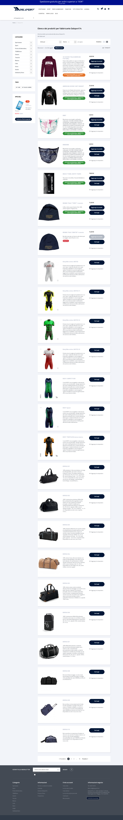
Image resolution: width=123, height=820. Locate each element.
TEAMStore (68, 9)
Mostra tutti (59, 48)
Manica (17, 60)
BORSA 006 (66, 613)
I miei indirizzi (66, 791)
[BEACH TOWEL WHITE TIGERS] (49, 183)
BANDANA (66, 145)
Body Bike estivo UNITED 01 (71, 291)
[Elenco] (107, 42)
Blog (56, 13)
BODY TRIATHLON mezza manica (73, 437)
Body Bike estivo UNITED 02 (71, 320)
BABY (64, 116)
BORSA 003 (66, 525)
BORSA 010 (66, 730)
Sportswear (41, 9)
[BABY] (49, 125)
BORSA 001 (66, 466)
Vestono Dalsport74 (42, 791)
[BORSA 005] (49, 593)
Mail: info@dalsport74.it (93, 788)
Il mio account (68, 782)
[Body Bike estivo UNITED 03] (49, 359)
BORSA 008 (66, 671)
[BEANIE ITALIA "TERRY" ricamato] (49, 213)
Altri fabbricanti (41, 36)
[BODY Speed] (49, 417)
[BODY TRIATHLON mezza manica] (49, 447)
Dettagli (96, 66)
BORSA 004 (66, 554)
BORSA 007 (66, 642)
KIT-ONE (18, 87)
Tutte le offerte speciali (23, 119)
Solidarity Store (19, 73)
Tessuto (17, 57)
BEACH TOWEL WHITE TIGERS (72, 174)
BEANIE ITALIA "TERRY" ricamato (73, 203)
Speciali (18, 97)
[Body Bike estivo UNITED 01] (49, 300)
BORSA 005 (66, 583)
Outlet (17, 70)
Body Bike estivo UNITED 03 (71, 349)
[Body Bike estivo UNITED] (49, 271)
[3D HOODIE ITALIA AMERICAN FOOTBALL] (49, 66)
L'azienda (86, 9)
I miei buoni (65, 796)
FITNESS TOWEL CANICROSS (28, 104)
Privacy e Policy (41, 793)
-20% (27, 101)
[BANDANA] (49, 154)
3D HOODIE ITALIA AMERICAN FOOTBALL (72, 57)
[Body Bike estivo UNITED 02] (49, 330)
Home (14, 23)
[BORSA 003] (49, 534)
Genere (17, 54)
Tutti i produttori (78, 9)
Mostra (65, 42)
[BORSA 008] (49, 680)
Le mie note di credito (68, 788)
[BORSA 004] (49, 563)
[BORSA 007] (49, 651)
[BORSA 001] (49, 476)
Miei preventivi (66, 798)
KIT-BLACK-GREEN (26, 87)
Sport (48, 9)
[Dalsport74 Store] (24, 9)
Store (16, 66)
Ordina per (42, 42)
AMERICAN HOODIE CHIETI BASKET (73, 86)
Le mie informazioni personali (70, 793)
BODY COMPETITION (69, 379)
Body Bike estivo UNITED (70, 262)
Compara (107, 48)
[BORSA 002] (49, 505)
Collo (16, 63)
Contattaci (41, 13)
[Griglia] (104, 42)
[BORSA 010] (49, 739)
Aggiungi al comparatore (97, 73)
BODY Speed (66, 408)
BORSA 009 (66, 700)
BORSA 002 (66, 496)
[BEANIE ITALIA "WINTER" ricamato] (49, 242)
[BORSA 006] (49, 622)
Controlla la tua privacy (93, 798)
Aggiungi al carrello (96, 61)
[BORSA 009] (49, 710)
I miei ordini (65, 786)
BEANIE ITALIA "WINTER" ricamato (73, 232)
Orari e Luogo (50, 13)
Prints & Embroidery (57, 9)
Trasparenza (41, 796)
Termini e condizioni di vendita (45, 786)
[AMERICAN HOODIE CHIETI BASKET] (49, 96)
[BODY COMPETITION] (49, 388)
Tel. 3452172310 (92, 786)
